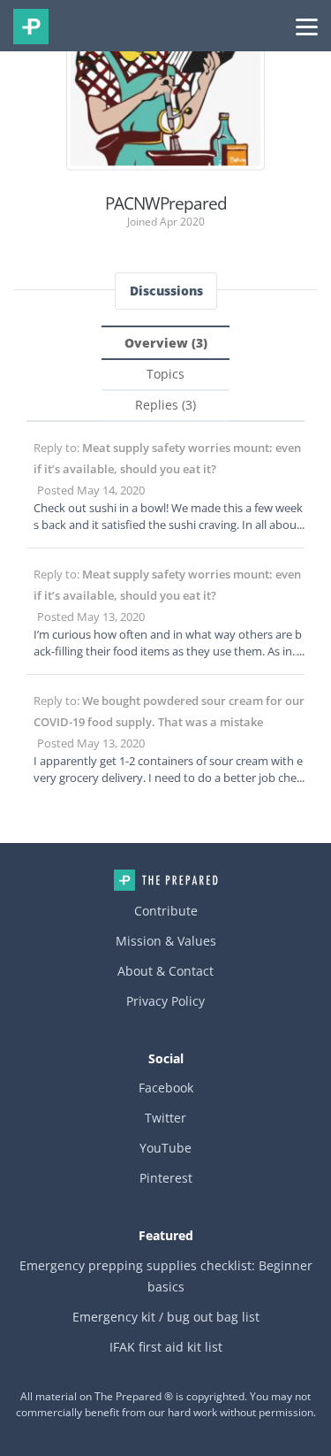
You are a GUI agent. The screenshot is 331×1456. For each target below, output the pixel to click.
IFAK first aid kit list (165, 1346)
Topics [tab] (165, 373)
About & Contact (165, 970)
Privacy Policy (165, 1000)
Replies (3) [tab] (165, 404)
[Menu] (307, 25)
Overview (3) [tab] (165, 342)
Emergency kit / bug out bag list (166, 1316)
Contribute (166, 910)
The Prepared (31, 26)
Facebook (166, 1087)
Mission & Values (166, 940)
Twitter (165, 1117)
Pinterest (165, 1177)
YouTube (165, 1147)
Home (166, 880)
